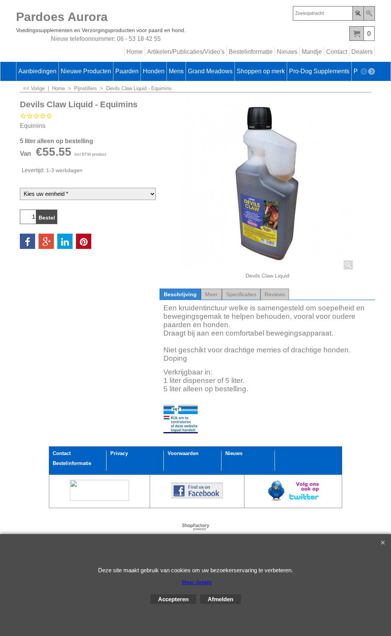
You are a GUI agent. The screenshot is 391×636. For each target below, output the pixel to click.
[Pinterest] (83, 241)
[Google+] (46, 241)
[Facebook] (27, 241)
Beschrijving (180, 294)
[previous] (363, 71)
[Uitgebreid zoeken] (369, 13)
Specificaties (241, 294)
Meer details (197, 582)
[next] (371, 71)
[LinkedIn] (65, 241)
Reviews (275, 294)
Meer (211, 294)
